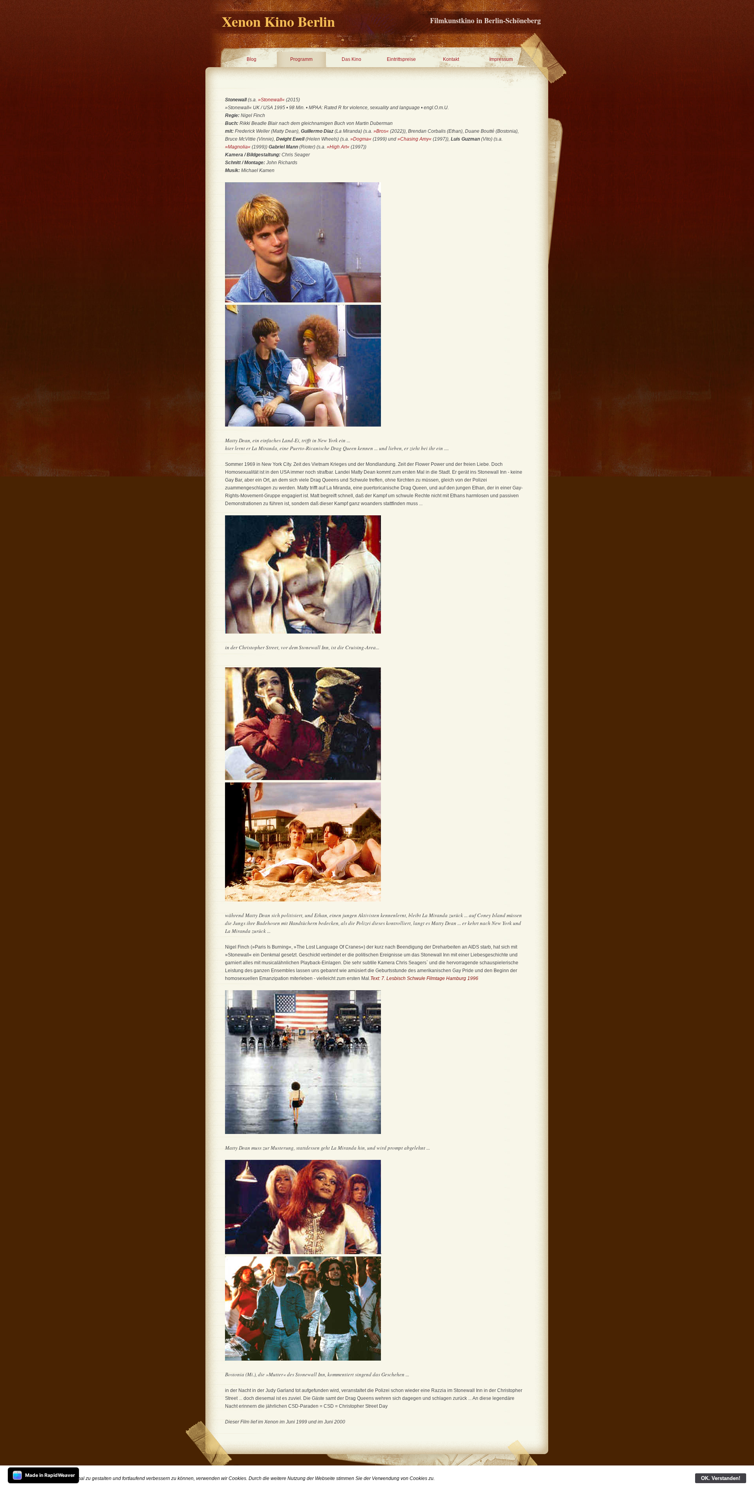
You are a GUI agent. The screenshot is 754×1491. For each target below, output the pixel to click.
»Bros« (381, 131)
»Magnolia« (238, 147)
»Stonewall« (271, 100)
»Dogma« (361, 139)
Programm (301, 59)
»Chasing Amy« (414, 139)
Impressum (501, 59)
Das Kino (351, 59)
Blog (251, 59)
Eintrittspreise (401, 59)
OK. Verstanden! (720, 1478)
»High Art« (338, 147)
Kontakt (451, 59)
